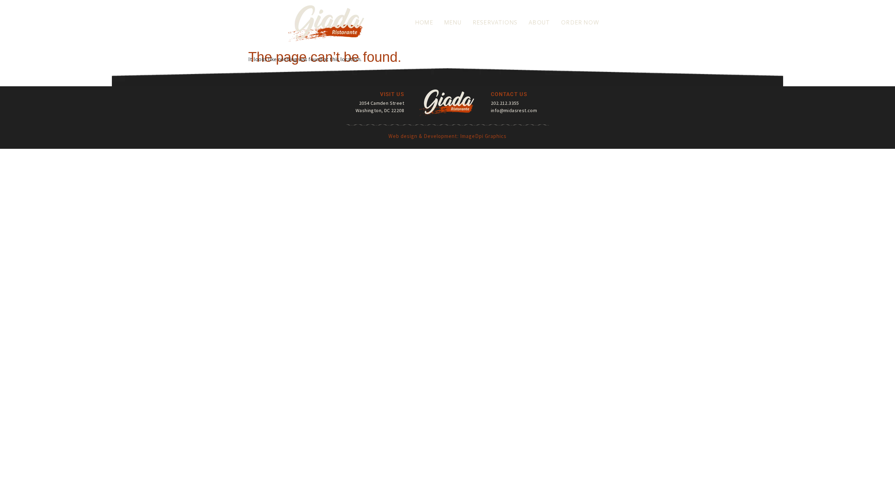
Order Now (580, 23)
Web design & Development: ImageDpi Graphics (447, 136)
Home (424, 23)
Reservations (495, 23)
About (539, 23)
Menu (452, 23)
